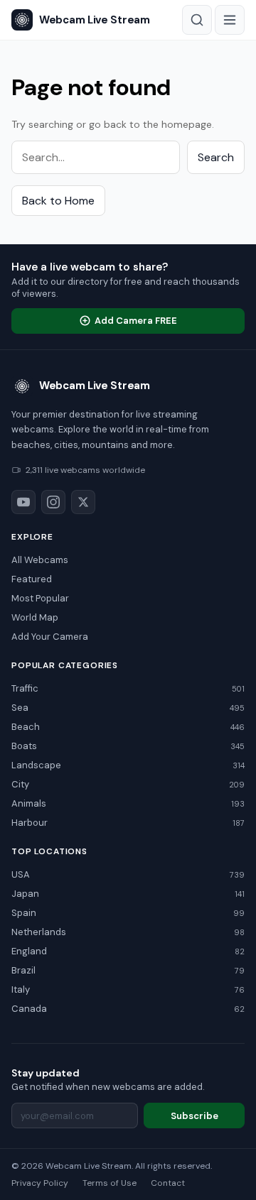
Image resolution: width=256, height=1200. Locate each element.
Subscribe (194, 1116)
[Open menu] (230, 20)
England (128, 951)
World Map (34, 617)
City (128, 784)
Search (216, 157)
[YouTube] (23, 502)
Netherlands (128, 932)
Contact (168, 1183)
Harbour (128, 823)
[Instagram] (53, 502)
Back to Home (58, 200)
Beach (128, 727)
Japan (128, 894)
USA (128, 874)
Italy (128, 989)
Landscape (128, 765)
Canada (128, 1009)
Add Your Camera (49, 637)
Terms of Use (109, 1183)
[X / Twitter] (83, 502)
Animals (128, 803)
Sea (128, 708)
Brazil (128, 970)
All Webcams (39, 560)
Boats (128, 746)
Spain (128, 913)
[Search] (197, 20)
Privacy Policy (39, 1183)
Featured (31, 579)
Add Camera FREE (136, 321)
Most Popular (40, 598)
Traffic (128, 688)
